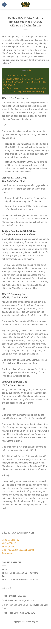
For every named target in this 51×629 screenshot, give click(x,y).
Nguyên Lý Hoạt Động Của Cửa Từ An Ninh (23, 79)
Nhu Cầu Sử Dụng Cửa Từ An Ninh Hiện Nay (23, 91)
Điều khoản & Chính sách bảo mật (18, 550)
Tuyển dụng (7, 553)
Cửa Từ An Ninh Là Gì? (14, 76)
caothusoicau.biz (14, 627)
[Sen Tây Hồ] (25, 4)
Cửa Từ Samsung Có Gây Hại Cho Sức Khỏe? (24, 88)
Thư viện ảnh (8, 547)
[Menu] (4, 4)
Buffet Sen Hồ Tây (10, 540)
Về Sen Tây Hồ (9, 543)
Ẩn (30, 71)
